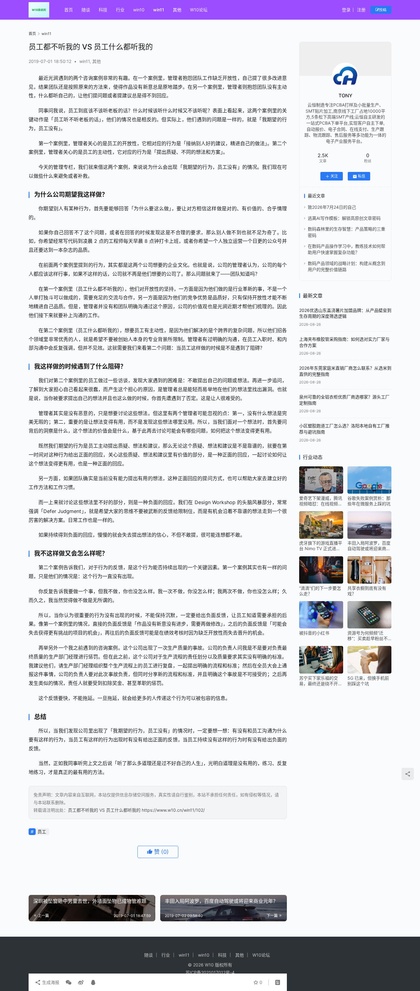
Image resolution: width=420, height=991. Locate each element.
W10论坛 (199, 9)
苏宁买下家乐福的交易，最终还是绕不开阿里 (320, 680)
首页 (68, 9)
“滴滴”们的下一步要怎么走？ (320, 590)
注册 (361, 9)
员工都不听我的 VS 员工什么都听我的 (104, 810)
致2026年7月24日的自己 (332, 207)
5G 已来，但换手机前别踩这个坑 (368, 680)
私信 (361, 176)
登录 (346, 9)
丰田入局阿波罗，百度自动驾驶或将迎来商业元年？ (368, 546)
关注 (334, 176)
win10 (139, 9)
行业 (120, 9)
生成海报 (50, 982)
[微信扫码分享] (68, 982)
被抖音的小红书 (314, 632)
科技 (103, 9)
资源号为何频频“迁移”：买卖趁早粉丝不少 (367, 635)
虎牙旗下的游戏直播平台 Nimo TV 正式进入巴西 (320, 546)
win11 (158, 9)
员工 (42, 831)
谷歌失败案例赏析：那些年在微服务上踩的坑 (368, 501)
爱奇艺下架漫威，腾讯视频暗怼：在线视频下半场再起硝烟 (320, 501)
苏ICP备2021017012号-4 (210, 972)
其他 (177, 9)
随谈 (85, 9)
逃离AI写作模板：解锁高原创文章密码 (344, 218)
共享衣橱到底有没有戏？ (366, 590)
